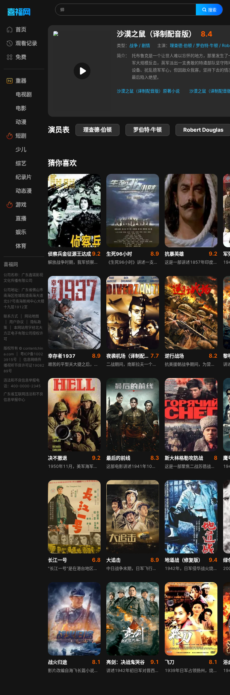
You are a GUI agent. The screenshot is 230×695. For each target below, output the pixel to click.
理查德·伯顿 (181, 45)
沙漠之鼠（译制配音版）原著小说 (148, 90)
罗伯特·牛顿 (207, 45)
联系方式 (11, 316)
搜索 (212, 9)
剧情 (146, 45)
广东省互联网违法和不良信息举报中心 (23, 397)
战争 (133, 45)
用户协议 (16, 322)
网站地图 (32, 316)
